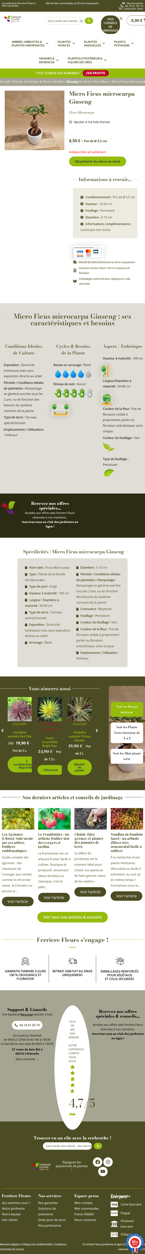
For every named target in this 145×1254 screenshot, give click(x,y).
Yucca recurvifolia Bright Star (49, 742)
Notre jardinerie (13, 1208)
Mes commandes (86, 1208)
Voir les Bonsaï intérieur (127, 709)
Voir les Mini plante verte (127, 756)
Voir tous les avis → (72, 1114)
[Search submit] (89, 21)
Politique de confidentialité (36, 1244)
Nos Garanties (10, 5)
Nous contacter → (27, 1059)
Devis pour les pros (52, 1220)
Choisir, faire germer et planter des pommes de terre (88, 840)
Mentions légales (10, 1244)
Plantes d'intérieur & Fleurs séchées (38, 81)
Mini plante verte (78, 81)
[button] (2, 730)
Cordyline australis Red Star (20, 734)
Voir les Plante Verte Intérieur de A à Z (127, 732)
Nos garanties (48, 1203)
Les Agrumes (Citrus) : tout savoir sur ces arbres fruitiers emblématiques (17, 842)
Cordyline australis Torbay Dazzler (80, 736)
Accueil (5, 81)
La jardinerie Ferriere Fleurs (18, 3)
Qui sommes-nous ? (16, 1203)
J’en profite (95, 73)
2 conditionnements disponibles (27, 764)
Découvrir (51, 770)
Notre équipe (11, 1214)
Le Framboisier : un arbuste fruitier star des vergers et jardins (54, 840)
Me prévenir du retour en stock (97, 161)
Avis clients (10, 1220)
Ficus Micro (101, 81)
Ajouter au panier (79, 767)
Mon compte (83, 1203)
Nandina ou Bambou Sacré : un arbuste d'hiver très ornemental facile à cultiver (127, 842)
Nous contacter (85, 1220)
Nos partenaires (49, 1225)
